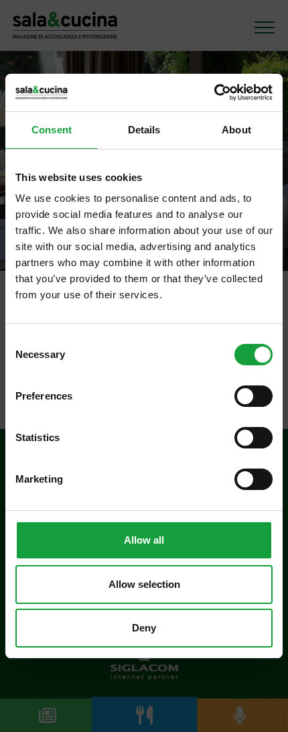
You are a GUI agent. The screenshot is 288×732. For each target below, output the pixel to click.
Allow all (144, 540)
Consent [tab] (51, 129)
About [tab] (236, 129)
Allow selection (144, 584)
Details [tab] (144, 129)
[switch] (253, 396)
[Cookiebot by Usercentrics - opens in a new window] (214, 92)
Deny (144, 627)
